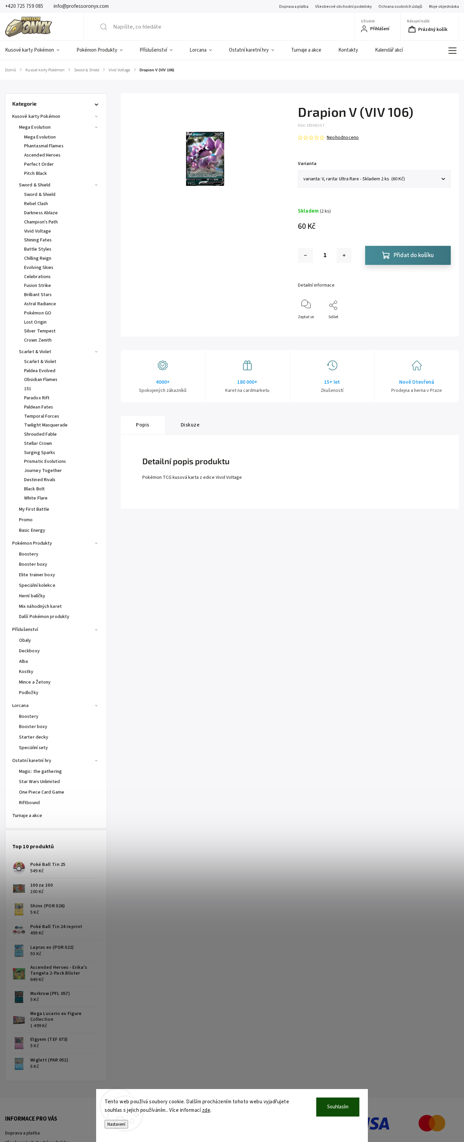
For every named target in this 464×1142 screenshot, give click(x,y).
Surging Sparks (39, 452)
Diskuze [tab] (190, 425)
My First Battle (34, 509)
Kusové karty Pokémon (36, 116)
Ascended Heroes (42, 155)
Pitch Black (35, 173)
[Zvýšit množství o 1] (344, 255)
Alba (23, 661)
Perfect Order (39, 164)
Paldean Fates (38, 407)
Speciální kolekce (37, 585)
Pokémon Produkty (32, 543)
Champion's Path (41, 222)
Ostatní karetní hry (31, 760)
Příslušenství (25, 629)
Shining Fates (38, 240)
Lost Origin (35, 322)
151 (27, 388)
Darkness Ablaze (41, 213)
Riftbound (29, 802)
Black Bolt (34, 489)
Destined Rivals (40, 479)
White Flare (36, 498)
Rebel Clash (36, 203)
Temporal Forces (41, 416)
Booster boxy (33, 564)
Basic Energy (32, 530)
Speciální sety (33, 747)
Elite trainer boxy (37, 575)
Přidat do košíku (414, 255)
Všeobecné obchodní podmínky (343, 7)
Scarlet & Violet (35, 351)
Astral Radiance (40, 304)
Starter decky (33, 737)
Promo (26, 519)
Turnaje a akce (27, 815)
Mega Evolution (35, 127)
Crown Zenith (38, 340)
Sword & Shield (34, 185)
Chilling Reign (37, 258)
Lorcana (20, 705)
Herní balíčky (32, 596)
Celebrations (37, 276)
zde (206, 1110)
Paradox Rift (37, 398)
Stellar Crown (38, 443)
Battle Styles (37, 249)
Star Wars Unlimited (39, 781)
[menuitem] (36, 50)
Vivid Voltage (37, 231)
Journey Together (43, 470)
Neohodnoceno (343, 137)
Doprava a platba (293, 7)
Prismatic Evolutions (45, 461)
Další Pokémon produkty (44, 616)
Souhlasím (338, 1106)
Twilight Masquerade (46, 425)
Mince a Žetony (35, 682)
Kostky (26, 671)
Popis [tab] (142, 425)
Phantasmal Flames (44, 146)
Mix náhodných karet (40, 606)
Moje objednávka (444, 7)
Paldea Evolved (39, 370)
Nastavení (116, 1124)
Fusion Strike (37, 285)
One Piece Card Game (41, 792)
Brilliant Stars (38, 294)
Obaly (25, 640)
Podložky (28, 692)
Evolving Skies (38, 267)
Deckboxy (29, 651)
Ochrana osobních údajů (400, 7)
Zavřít (439, 328)
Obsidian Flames (41, 379)
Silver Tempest (40, 331)
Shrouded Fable (40, 434)
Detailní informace (316, 285)
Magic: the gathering (40, 771)
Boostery (28, 554)
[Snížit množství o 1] (305, 255)
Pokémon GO (37, 313)
